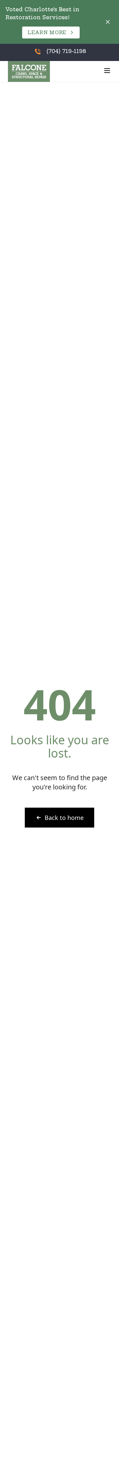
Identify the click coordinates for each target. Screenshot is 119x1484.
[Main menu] (107, 71)
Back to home (64, 818)
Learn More (46, 32)
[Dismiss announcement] (108, 22)
